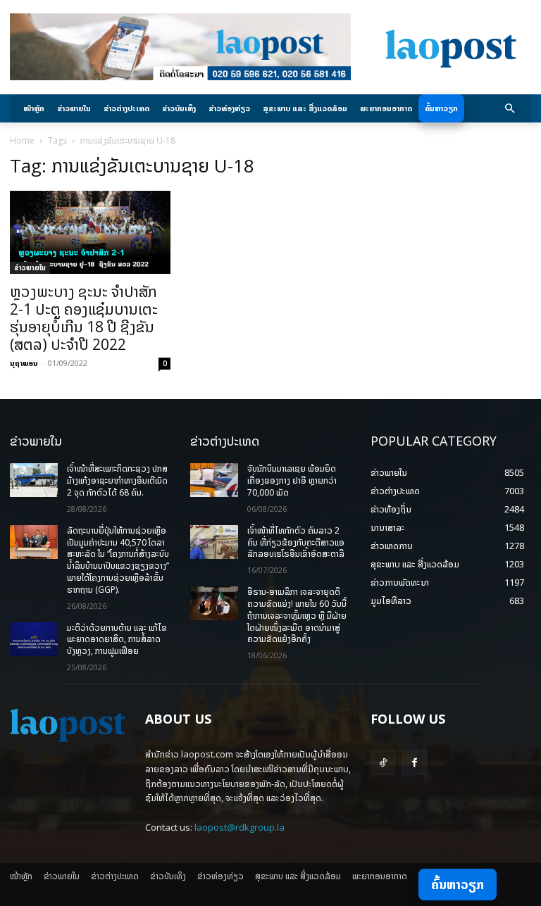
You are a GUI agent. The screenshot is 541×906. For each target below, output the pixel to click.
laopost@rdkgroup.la (239, 827)
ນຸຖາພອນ (24, 363)
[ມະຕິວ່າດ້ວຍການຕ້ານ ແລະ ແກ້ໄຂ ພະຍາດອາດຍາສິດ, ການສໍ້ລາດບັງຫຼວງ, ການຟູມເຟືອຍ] (34, 639)
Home (22, 140)
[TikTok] (383, 762)
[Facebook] (414, 762)
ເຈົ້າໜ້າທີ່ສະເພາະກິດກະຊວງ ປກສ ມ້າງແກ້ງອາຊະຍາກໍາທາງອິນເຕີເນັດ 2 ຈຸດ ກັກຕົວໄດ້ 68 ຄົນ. (117, 480)
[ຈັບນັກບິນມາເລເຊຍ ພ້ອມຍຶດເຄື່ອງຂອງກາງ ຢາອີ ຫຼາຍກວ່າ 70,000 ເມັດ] (214, 480)
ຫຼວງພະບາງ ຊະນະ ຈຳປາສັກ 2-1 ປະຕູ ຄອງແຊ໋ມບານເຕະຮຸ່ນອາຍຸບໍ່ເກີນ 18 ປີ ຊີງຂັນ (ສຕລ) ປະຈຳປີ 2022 (84, 318)
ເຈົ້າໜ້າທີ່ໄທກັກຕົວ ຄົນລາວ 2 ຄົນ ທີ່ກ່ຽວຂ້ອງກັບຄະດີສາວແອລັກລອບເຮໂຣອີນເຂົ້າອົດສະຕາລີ (295, 542)
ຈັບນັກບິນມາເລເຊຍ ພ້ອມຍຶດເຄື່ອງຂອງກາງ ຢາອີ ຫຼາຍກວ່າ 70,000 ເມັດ (292, 480)
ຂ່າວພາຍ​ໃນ (30, 267)
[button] (510, 108)
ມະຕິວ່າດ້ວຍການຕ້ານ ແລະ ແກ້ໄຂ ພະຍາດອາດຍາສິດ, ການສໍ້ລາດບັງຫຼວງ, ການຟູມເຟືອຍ (117, 640)
